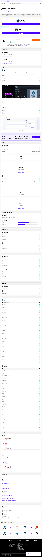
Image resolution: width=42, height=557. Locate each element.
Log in (35, 543)
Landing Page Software (20, 549)
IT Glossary (27, 543)
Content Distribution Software (7, 485)
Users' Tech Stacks (11, 545)
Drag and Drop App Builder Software (8, 498)
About (2, 542)
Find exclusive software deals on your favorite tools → (26, 0)
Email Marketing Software (19, 547)
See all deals (37, 137)
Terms (6, 555)
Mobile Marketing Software (6, 488)
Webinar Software (20, 548)
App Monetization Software (6, 483)
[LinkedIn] (6, 11)
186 (25, 30)
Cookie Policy (3, 555)
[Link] (10, 11)
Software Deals (11, 543)
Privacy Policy (10, 555)
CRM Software (19, 543)
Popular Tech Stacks (12, 544)
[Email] (8, 11)
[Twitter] (4, 11)
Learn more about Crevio (24, 45)
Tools (26, 544)
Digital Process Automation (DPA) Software (9, 500)
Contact (2, 543)
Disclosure (19, 555)
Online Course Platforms (20, 550)
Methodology (15, 555)
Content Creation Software (6, 486)
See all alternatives (21, 451)
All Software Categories (20, 551)
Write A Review (11, 546)
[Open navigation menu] (40, 3)
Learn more (33, 74)
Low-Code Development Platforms (7, 56)
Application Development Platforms (8, 495)
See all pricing (21, 172)
